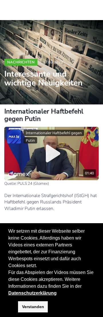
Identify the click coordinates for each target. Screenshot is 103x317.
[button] (83, 286)
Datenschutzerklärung (32, 293)
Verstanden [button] (33, 306)
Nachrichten (21, 62)
